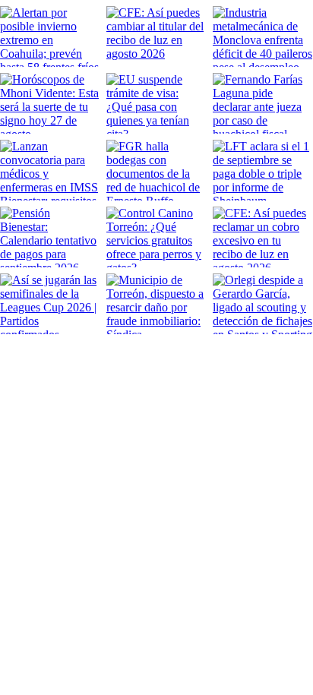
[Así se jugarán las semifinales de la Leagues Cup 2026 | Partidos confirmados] (50, 303)
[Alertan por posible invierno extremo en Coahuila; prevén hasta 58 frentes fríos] (50, 36)
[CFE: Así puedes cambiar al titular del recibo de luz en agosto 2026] (156, 36)
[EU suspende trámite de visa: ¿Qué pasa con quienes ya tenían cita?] (156, 103)
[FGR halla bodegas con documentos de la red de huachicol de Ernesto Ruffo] (156, 170)
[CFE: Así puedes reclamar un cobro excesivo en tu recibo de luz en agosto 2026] (263, 237)
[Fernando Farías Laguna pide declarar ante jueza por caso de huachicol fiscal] (263, 103)
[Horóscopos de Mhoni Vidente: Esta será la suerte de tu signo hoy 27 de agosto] (50, 103)
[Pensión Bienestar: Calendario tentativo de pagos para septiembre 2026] (50, 237)
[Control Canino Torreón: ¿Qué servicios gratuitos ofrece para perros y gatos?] (156, 237)
